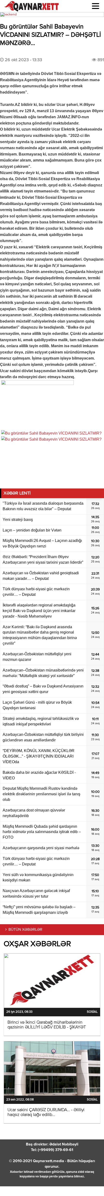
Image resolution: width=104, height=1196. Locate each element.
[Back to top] (90, 1182)
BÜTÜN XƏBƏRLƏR (25, 930)
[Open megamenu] (95, 6)
